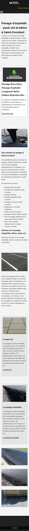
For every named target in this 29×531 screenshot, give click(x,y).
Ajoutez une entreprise (23, 8)
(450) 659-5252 (7, 114)
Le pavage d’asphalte (11, 438)
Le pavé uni (7, 370)
